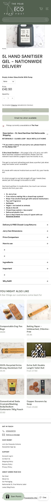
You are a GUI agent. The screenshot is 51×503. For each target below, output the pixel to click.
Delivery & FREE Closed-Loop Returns (19, 225)
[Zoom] (40, 44)
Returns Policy (7, 464)
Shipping (14, 105)
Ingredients (8, 262)
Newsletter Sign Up (9, 447)
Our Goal (5, 476)
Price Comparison (11, 237)
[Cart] (41, 9)
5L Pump (8, 147)
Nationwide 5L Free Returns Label (14, 484)
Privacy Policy (7, 467)
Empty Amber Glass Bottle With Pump (17, 77)
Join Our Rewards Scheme (11, 444)
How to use (8, 243)
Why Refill (7, 281)
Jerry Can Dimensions (12, 231)
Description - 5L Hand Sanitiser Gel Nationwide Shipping (24, 134)
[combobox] (25, 19)
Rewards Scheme (13, 216)
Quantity (5, 94)
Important (7, 268)
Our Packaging (7, 482)
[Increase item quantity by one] (12, 98)
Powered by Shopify (32, 498)
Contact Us (6, 459)
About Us (5, 479)
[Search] (46, 19)
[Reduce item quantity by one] (4, 98)
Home (4, 48)
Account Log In (7, 456)
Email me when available (25, 118)
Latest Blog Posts (8, 487)
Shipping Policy (7, 461)
